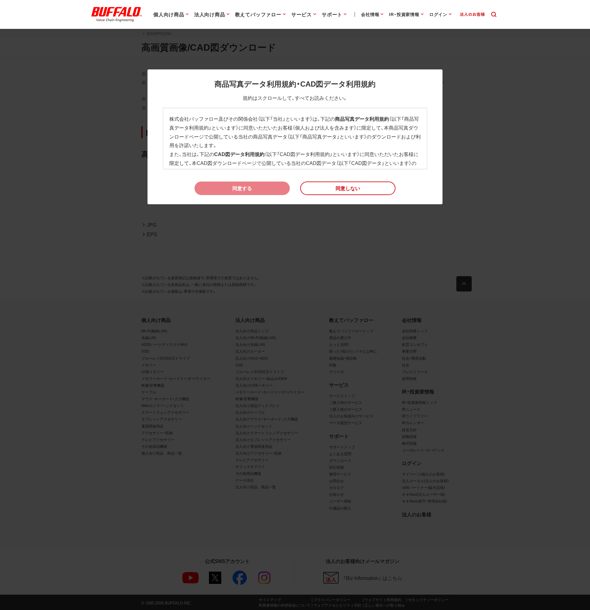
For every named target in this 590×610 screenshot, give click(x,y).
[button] (347, 188)
